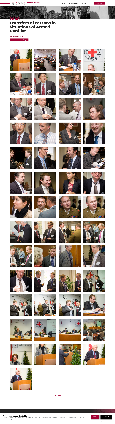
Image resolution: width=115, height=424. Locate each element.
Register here (99, 3)
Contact (83, 3)
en (89, 3)
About (63, 3)
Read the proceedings (19, 40)
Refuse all (95, 417)
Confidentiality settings (97, 421)
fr (91, 3)
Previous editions (73, 3)
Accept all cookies (106, 417)
